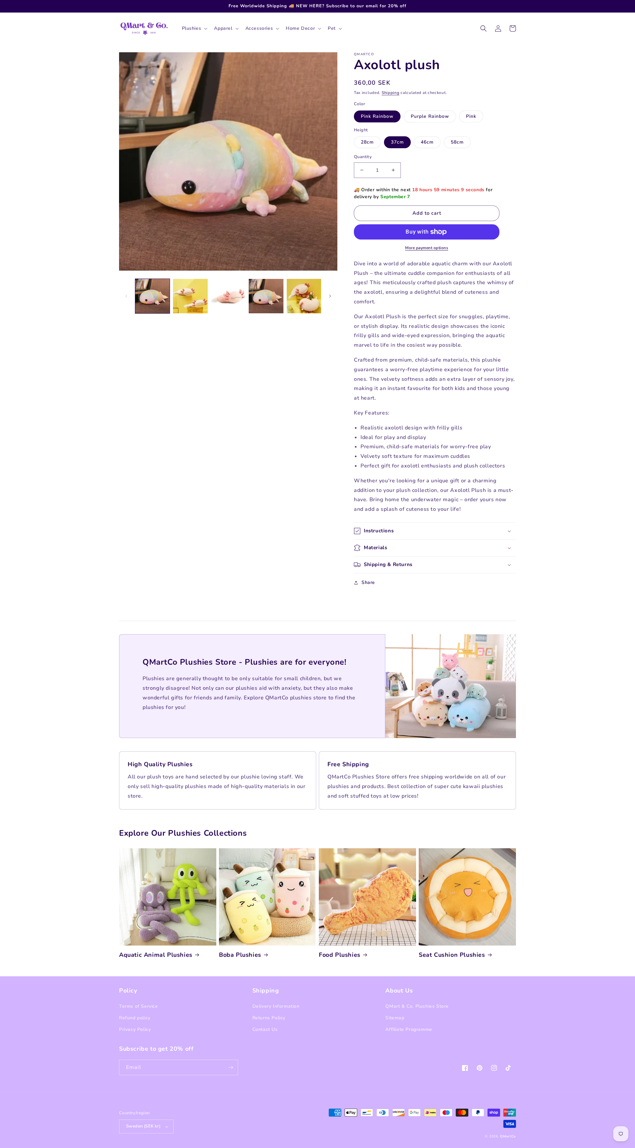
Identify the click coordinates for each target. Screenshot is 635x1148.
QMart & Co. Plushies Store (417, 1006)
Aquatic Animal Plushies (155, 955)
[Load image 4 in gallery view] (266, 296)
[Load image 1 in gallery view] (152, 296)
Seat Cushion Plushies (452, 955)
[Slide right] (330, 296)
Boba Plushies (240, 955)
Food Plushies (339, 955)
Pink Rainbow (377, 116)
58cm (457, 142)
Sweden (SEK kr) (143, 1126)
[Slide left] (126, 296)
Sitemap (394, 1018)
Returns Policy (268, 1018)
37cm (397, 142)
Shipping (391, 92)
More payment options (426, 247)
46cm (427, 142)
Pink (471, 116)
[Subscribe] (230, 1067)
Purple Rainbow (430, 116)
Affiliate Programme (408, 1029)
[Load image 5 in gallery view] (304, 296)
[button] (194, 28)
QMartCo (508, 1136)
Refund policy (134, 1018)
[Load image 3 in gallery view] (228, 296)
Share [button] (368, 582)
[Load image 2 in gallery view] (190, 296)
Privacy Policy (135, 1029)
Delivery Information (276, 1006)
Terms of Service (138, 1006)
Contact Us (265, 1029)
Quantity (363, 157)
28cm (367, 142)
